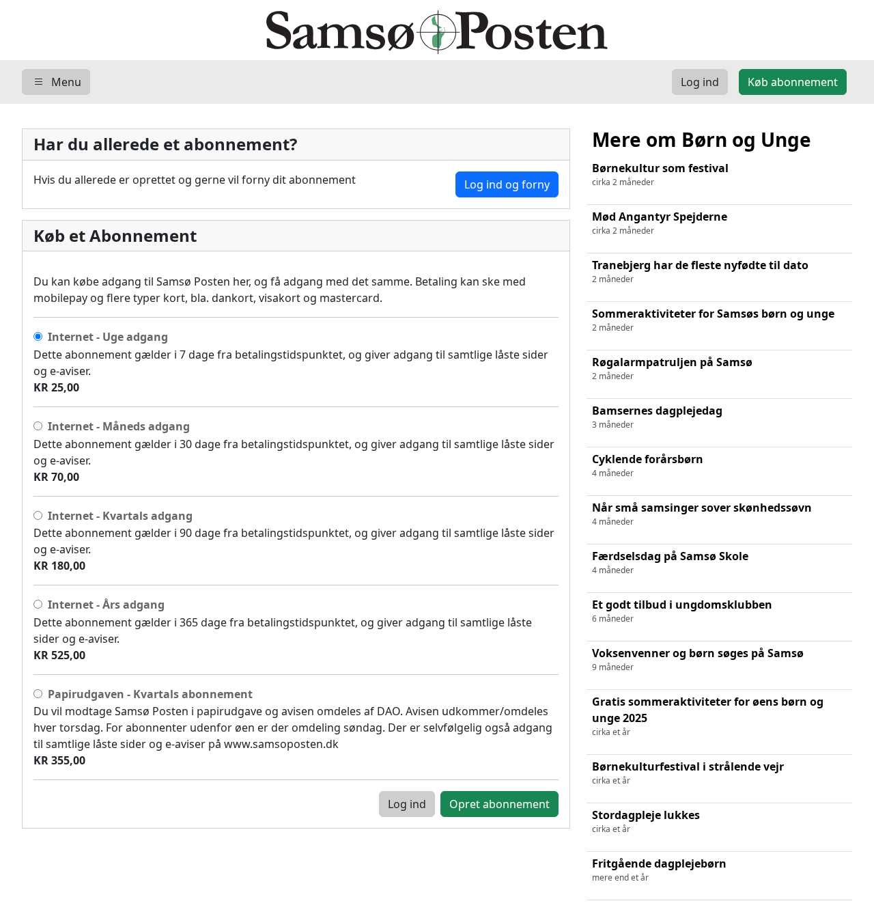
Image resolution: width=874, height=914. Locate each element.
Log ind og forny (507, 184)
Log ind (407, 804)
